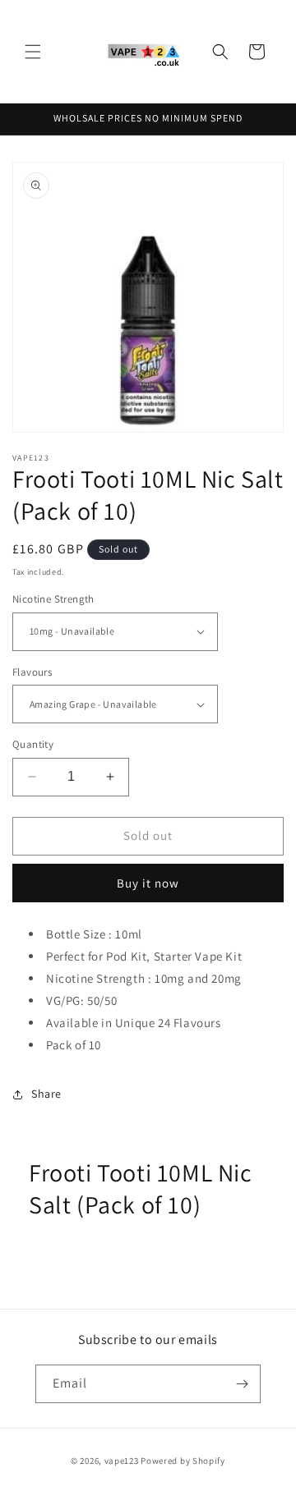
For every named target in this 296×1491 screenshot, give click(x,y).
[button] (33, 52)
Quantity (32, 744)
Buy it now (148, 883)
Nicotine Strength (53, 599)
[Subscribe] (242, 1384)
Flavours (32, 672)
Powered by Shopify (183, 1460)
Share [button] (46, 1093)
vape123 (121, 1460)
